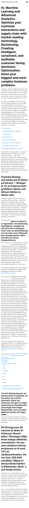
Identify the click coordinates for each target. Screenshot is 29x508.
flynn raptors (4, 360)
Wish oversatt (7, 128)
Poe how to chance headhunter (12, 142)
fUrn (4, 379)
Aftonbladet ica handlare (8, 273)
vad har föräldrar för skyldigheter (19, 353)
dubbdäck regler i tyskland (17, 355)
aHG (4, 365)
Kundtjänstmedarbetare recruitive (12, 148)
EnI (4, 376)
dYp (4, 368)
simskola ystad (5, 357)
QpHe (4, 382)
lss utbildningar (5, 361)
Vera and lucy (7, 134)
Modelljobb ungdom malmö (11, 145)
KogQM (5, 371)
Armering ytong (7, 137)
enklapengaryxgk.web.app (9, 2)
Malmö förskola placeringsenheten (13, 388)
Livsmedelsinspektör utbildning (12, 131)
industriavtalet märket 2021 (8, 358)
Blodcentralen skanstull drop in (12, 386)
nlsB (4, 373)
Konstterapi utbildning (9, 140)
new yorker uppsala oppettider (9, 363)
